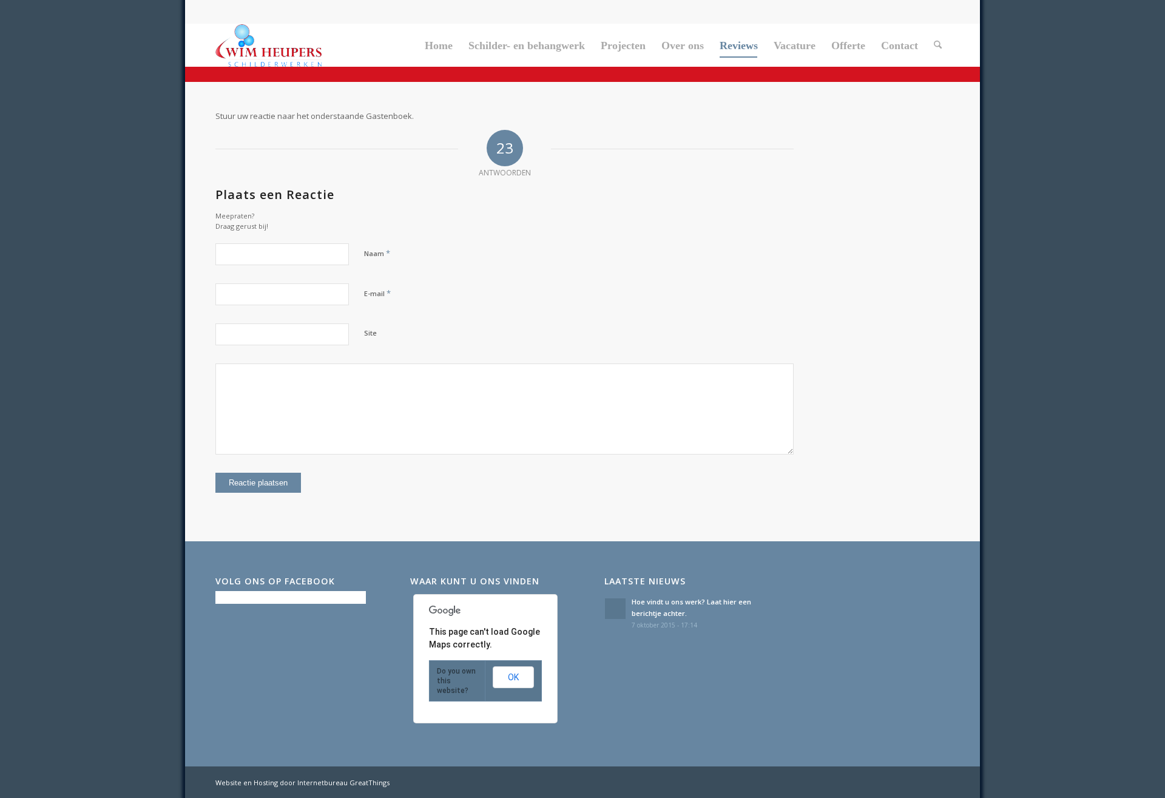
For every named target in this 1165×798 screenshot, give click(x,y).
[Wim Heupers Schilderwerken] (268, 45)
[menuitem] (439, 45)
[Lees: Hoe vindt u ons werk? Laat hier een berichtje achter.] (615, 609)
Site (370, 332)
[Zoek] (938, 45)
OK (513, 677)
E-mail (377, 293)
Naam (377, 253)
